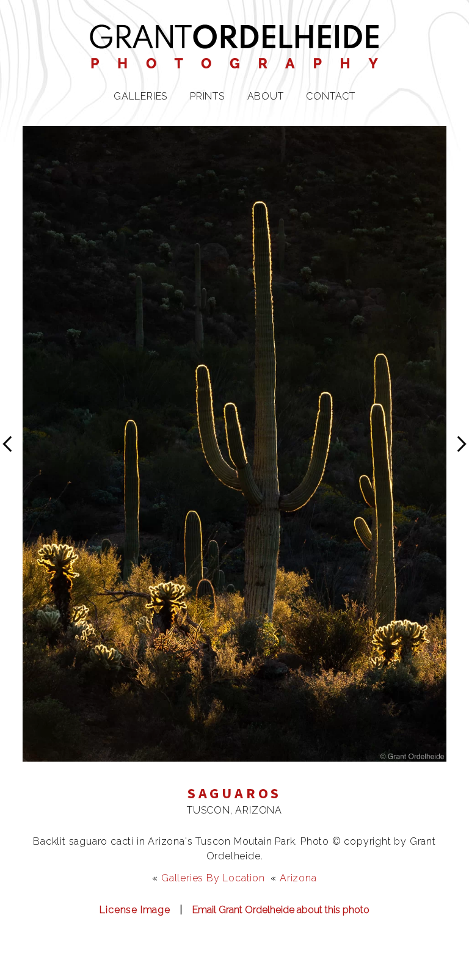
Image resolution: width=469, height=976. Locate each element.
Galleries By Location (213, 878)
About (265, 96)
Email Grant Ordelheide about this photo (280, 910)
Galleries (140, 96)
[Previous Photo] (11, 464)
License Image (135, 910)
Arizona (298, 878)
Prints (207, 96)
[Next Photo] (234, 754)
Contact (330, 96)
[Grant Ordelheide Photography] (234, 61)
